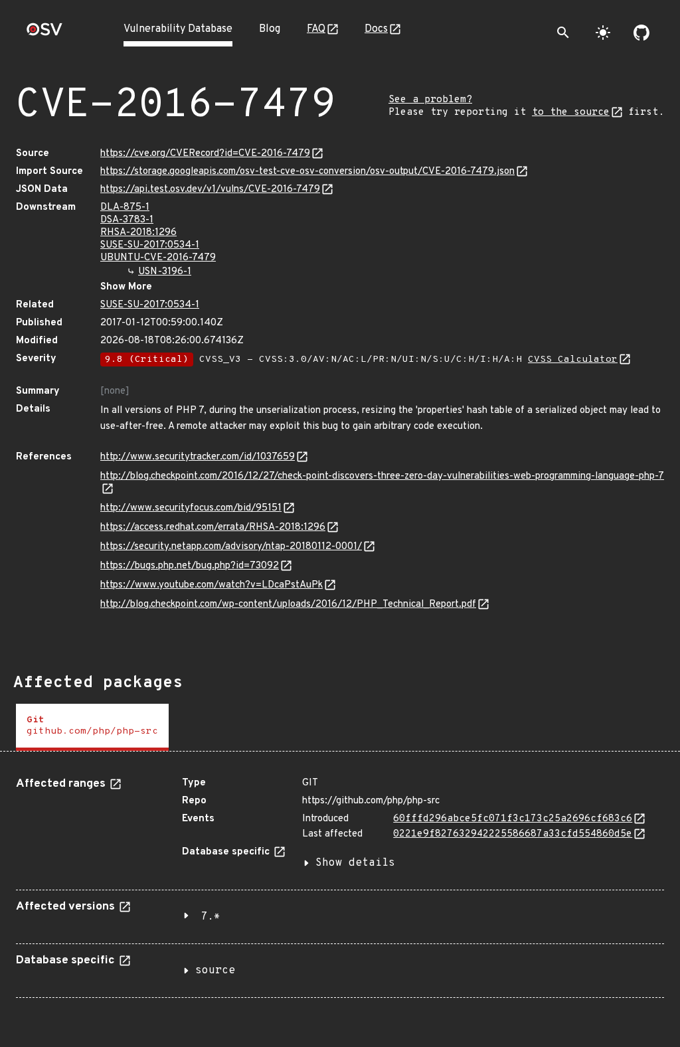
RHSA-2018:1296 (138, 232)
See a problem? (430, 100)
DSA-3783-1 (126, 220)
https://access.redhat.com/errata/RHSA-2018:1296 (212, 527)
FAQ (316, 29)
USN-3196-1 (164, 272)
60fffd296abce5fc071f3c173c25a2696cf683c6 (512, 819)
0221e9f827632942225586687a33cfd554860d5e (512, 834)
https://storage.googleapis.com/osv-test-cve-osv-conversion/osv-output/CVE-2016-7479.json (307, 171)
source (215, 970)
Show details (355, 863)
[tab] (92, 727)
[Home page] (44, 33)
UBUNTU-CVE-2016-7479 (158, 258)
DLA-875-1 (124, 207)
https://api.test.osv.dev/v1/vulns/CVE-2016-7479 (210, 189)
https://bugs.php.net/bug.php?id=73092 (189, 566)
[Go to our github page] (641, 32)
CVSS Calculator (573, 359)
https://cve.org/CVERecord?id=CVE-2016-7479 (205, 153)
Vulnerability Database (178, 29)
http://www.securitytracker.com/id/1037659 (197, 457)
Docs (376, 29)
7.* (210, 917)
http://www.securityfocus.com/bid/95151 (191, 508)
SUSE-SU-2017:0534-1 (149, 245)
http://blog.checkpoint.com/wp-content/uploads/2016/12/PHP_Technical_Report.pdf (288, 604)
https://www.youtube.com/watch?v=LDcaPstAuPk (211, 585)
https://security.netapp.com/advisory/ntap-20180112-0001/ (231, 546)
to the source (571, 112)
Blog (269, 29)
